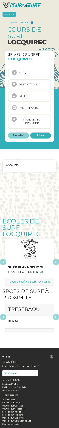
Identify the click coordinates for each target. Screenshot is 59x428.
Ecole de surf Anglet (11, 412)
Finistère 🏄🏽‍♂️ (27, 22)
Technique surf (9, 399)
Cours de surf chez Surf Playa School (30, 281)
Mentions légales (10, 384)
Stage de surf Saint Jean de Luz (16, 421)
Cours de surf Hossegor (13, 409)
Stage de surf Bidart (11, 424)
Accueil (13, 22)
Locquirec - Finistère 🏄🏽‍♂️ (25, 271)
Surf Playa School (26, 267)
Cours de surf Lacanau (12, 406)
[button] (6, 262)
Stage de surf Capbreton (13, 418)
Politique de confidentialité (14, 387)
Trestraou (24, 309)
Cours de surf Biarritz (11, 402)
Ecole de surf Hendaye (12, 415)
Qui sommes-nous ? (11, 390)
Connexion (9, 14)
